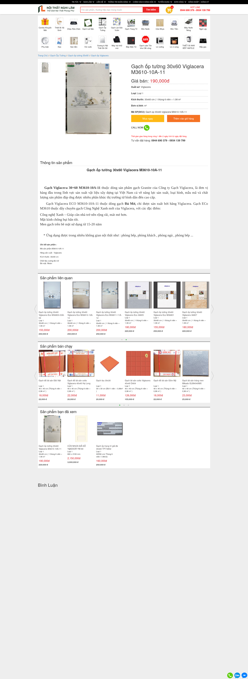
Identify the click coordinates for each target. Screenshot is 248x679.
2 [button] (126, 339)
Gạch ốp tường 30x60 (78, 55)
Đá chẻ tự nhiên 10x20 (106, 380)
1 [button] (121, 339)
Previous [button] (35, 309)
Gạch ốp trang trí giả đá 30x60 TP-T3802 (107, 447)
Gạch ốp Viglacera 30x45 (50, 380)
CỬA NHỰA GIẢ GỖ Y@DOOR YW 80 (76, 447)
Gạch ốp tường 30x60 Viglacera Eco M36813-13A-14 (195, 315)
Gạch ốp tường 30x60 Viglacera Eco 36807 (77, 313)
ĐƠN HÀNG (179, 2)
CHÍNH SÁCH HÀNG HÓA (143, 2)
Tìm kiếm (151, 9)
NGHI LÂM (87, 2)
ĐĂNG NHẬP (193, 2)
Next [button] (212, 309)
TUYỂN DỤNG (164, 2)
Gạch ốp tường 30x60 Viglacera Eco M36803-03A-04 (166, 315)
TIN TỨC (75, 2)
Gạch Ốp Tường (58, 55)
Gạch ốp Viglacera (99, 55)
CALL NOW (137, 127)
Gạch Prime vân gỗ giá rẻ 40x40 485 (194, 382)
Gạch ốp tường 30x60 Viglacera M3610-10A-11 (50, 447)
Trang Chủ (43, 55)
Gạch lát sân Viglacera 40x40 (80, 380)
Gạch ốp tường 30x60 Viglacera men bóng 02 (106, 313)
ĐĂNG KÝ (205, 2)
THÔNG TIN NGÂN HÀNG (118, 2)
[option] (52, 307)
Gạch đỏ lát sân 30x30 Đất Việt (137, 382)
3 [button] (128, 404)
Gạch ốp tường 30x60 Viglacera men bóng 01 (135, 313)
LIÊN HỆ (100, 2)
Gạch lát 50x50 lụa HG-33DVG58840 (164, 382)
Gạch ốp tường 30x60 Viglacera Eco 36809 (49, 313)
